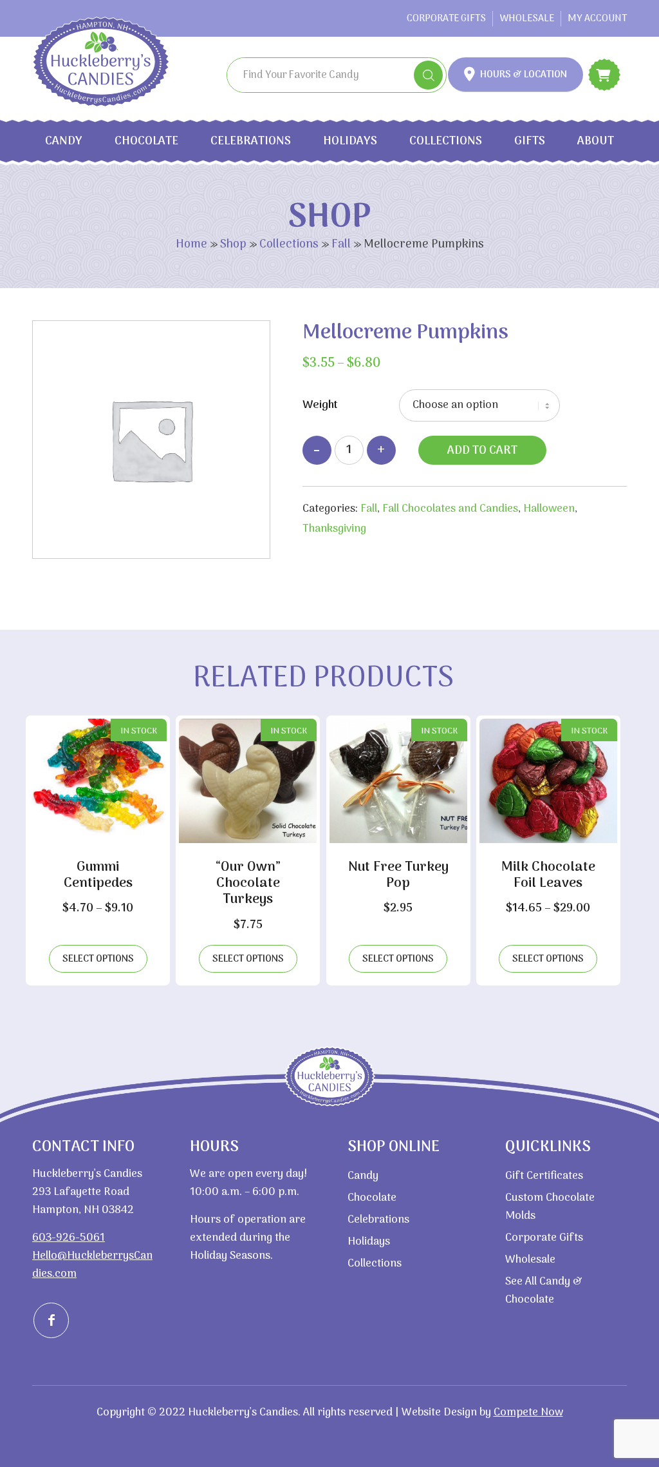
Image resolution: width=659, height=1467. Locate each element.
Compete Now (528, 1413)
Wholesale (526, 18)
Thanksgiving (334, 529)
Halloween (549, 509)
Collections (445, 141)
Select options (98, 959)
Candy (63, 141)
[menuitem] (446, 18)
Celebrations (250, 141)
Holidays (350, 141)
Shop (233, 244)
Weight (320, 405)
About (595, 141)
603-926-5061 (68, 1238)
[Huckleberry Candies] (117, 62)
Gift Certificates (544, 1176)
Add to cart (482, 451)
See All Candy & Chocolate (543, 1291)
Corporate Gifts (446, 18)
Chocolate (146, 141)
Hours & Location (523, 75)
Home (191, 244)
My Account (597, 18)
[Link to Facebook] (51, 1320)
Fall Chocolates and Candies (450, 509)
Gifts (529, 141)
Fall (341, 244)
